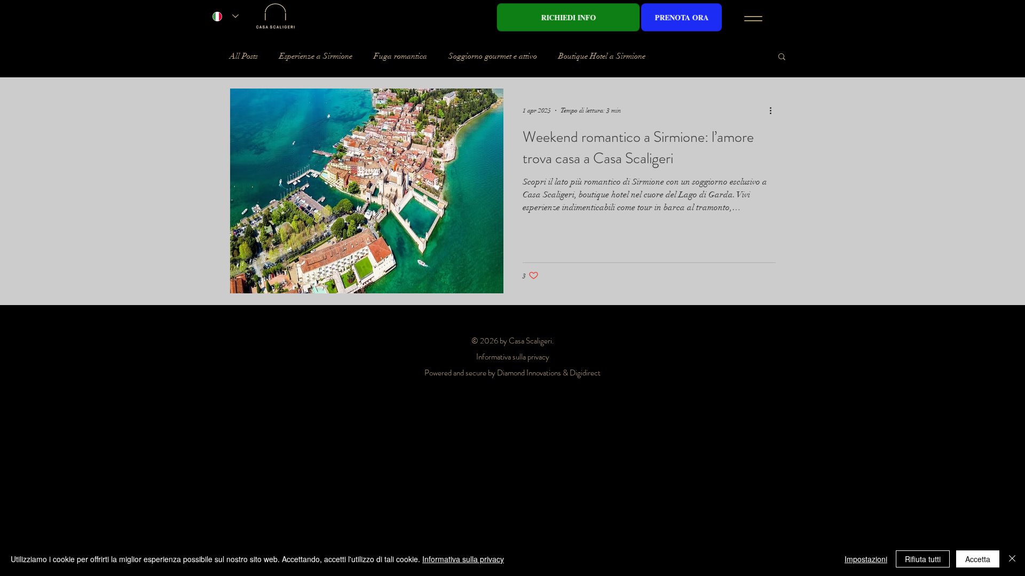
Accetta (977, 559)
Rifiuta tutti (923, 559)
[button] (782, 57)
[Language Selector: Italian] (225, 16)
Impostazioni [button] (866, 559)
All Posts (244, 56)
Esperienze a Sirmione (315, 56)
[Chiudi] (1012, 558)
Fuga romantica (400, 56)
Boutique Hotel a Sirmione (601, 56)
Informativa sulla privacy (463, 559)
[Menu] (753, 18)
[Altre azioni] (774, 110)
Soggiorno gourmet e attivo (492, 56)
